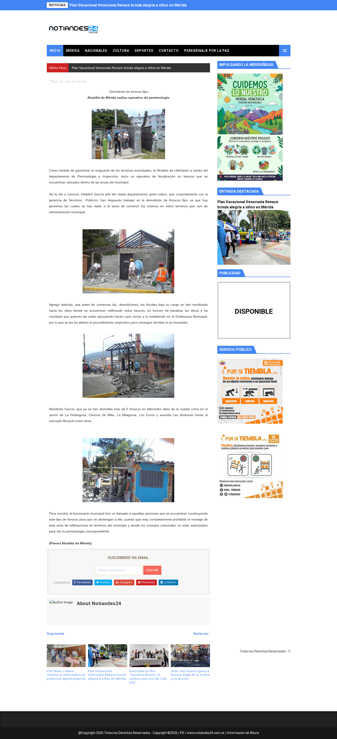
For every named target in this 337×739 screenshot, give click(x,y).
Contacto (169, 50)
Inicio (55, 50)
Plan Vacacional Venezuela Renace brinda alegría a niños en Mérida (128, 5)
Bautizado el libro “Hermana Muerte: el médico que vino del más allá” (148, 677)
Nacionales (96, 50)
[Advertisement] (253, 545)
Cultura (121, 50)
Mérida (73, 50)
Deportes (144, 50)
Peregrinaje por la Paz (206, 50)
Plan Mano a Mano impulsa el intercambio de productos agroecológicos (66, 675)
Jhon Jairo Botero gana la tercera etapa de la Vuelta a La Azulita (190, 675)
